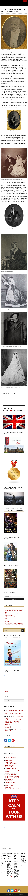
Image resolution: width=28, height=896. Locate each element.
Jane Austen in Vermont (10, 774)
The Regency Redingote (10, 768)
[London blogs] (14, 472)
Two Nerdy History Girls (10, 757)
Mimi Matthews (9, 759)
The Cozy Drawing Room (11, 763)
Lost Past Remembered (10, 784)
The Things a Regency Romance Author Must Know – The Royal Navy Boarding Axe (14, 610)
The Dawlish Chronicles (10, 781)
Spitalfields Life (9, 779)
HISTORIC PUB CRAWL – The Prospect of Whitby (9, 857)
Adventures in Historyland (11, 773)
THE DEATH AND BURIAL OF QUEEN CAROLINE (13, 723)
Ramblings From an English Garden (13, 777)
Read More (4, 873)
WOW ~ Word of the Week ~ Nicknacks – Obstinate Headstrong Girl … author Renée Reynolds (14, 712)
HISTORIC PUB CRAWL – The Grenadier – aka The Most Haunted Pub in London (17, 860)
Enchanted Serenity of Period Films (13, 788)
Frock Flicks (8, 787)
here (23, 393)
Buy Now (6, 691)
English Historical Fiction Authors (12, 776)
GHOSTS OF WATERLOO (23, 855)
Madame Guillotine (9, 766)
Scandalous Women (9, 765)
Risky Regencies (9, 760)
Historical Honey (9, 785)
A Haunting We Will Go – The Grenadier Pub (3, 857)
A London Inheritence (10, 782)
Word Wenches (8, 762)
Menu (25, 1)
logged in (11, 410)
